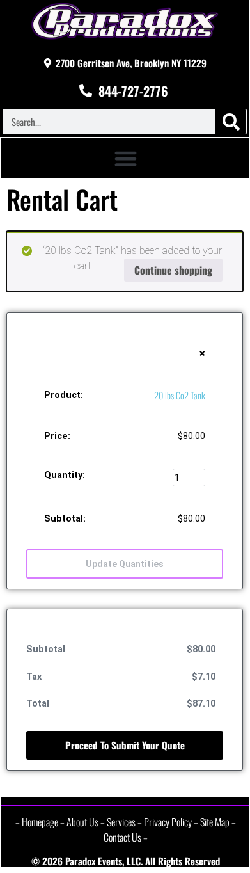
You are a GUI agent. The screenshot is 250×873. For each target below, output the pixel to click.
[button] (125, 158)
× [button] (202, 353)
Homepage (40, 821)
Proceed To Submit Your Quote (125, 745)
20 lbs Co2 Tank (179, 395)
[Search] (230, 121)
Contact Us (122, 837)
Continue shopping (173, 270)
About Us (82, 821)
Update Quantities (125, 564)
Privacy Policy (168, 821)
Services (121, 821)
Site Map (215, 821)
